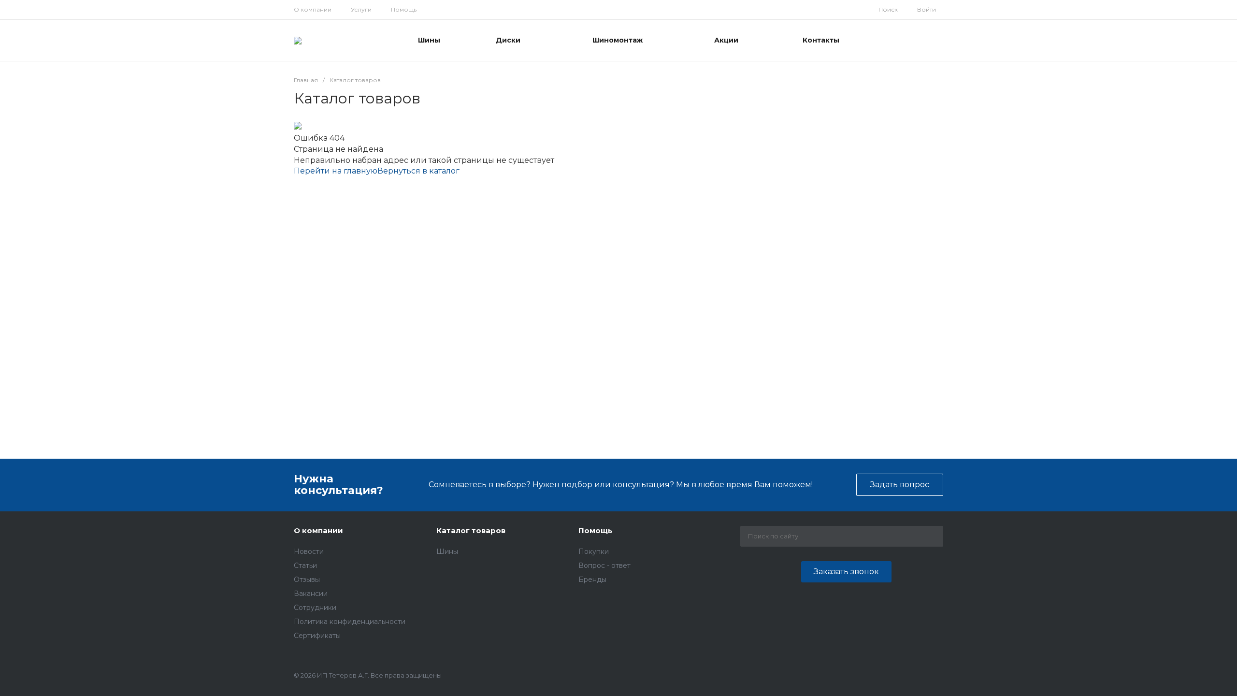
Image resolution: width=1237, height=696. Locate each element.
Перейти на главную (335, 170)
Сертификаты (317, 635)
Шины (447, 551)
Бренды (592, 579)
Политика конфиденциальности (349, 621)
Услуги (361, 9)
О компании (312, 9)
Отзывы (307, 579)
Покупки (593, 551)
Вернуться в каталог (418, 170)
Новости (309, 551)
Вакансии (311, 593)
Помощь (404, 9)
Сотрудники (315, 607)
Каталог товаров (470, 530)
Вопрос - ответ (604, 565)
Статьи (305, 565)
